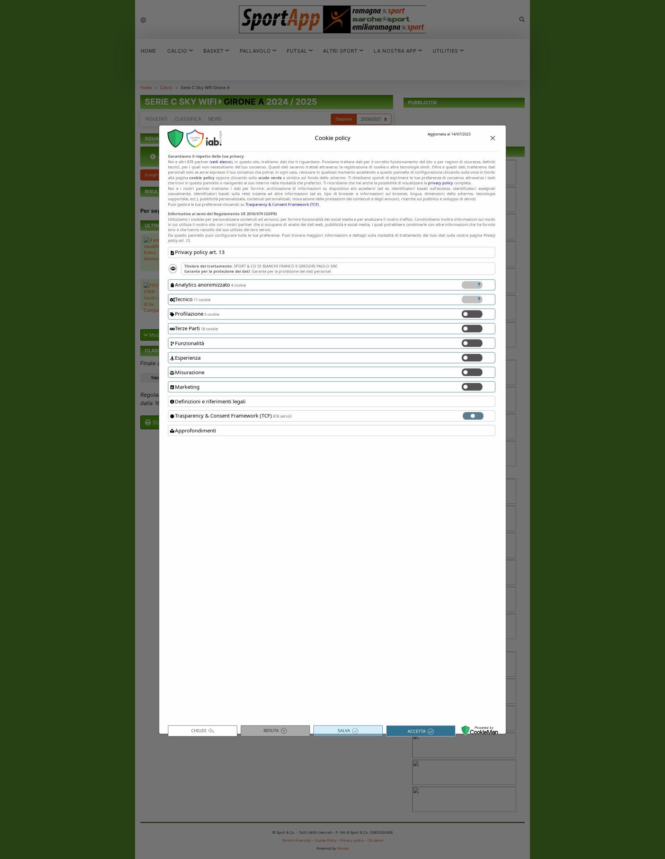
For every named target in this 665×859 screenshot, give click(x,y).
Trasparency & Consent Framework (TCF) (282, 204)
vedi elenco (221, 161)
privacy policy (440, 183)
